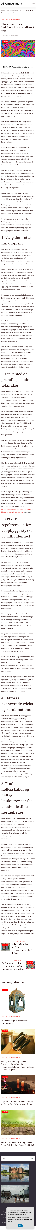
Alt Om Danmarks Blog (10, 20)
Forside (4, 1222)
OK (20, 1226)
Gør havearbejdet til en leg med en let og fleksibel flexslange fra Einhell (18, 1143)
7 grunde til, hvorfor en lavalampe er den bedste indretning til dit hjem (17, 1103)
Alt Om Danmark (11, 3)
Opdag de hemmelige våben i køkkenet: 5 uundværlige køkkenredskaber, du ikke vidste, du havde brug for (18, 1065)
